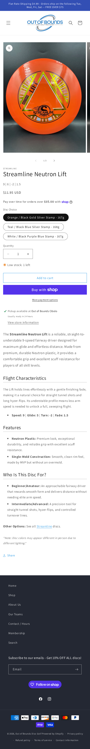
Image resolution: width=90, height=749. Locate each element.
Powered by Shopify (53, 733)
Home (12, 586)
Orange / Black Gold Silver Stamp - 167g (36, 217)
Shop (11, 595)
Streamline (44, 526)
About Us (14, 604)
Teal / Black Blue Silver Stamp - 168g (33, 227)
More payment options (45, 299)
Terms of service (43, 740)
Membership (16, 633)
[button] (8, 23)
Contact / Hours (19, 624)
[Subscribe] (76, 669)
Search (13, 642)
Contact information (67, 740)
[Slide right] (54, 160)
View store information (23, 322)
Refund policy (22, 740)
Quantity (8, 245)
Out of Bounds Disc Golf (28, 733)
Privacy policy (75, 733)
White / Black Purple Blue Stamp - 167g (35, 236)
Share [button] (11, 555)
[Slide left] (35, 160)
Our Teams (15, 614)
